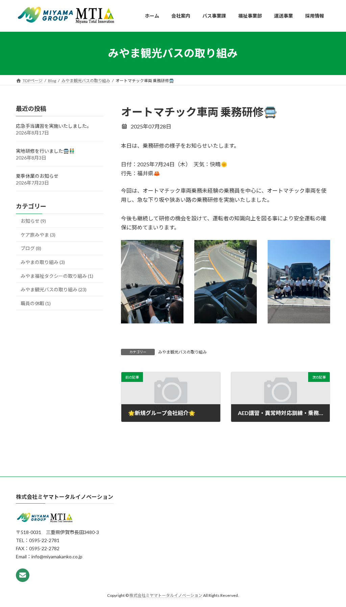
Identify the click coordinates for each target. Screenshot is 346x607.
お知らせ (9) (33, 221)
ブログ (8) (31, 248)
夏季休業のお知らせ (37, 176)
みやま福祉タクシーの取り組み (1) (57, 275)
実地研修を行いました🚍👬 (45, 151)
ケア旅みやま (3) (38, 234)
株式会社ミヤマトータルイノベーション (165, 595)
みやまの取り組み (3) (43, 262)
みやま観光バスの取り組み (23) (53, 289)
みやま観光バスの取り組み (182, 352)
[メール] (22, 575)
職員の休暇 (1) (36, 303)
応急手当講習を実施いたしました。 (54, 126)
